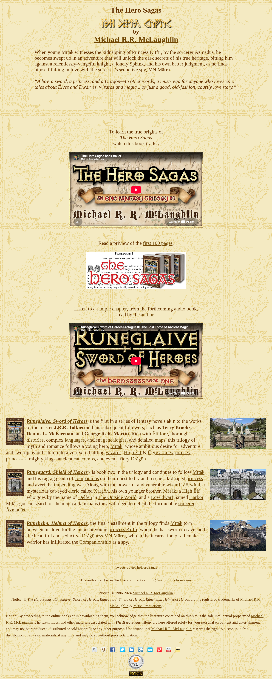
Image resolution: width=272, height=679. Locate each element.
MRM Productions (147, 606)
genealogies (115, 440)
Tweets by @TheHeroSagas (136, 567)
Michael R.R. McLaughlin (171, 629)
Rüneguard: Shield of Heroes (57, 472)
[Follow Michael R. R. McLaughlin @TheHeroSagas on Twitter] (122, 651)
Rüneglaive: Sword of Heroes (57, 421)
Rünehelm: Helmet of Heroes (57, 523)
